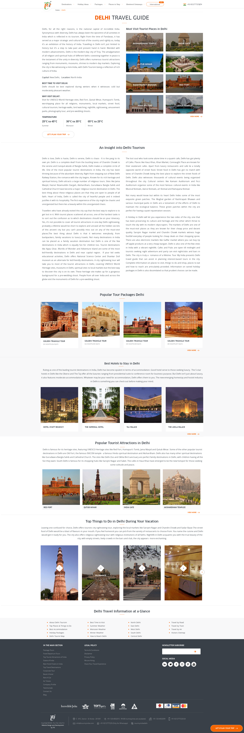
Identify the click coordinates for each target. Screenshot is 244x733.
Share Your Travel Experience (95, 664)
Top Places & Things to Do (60, 626)
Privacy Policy (89, 657)
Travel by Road (177, 622)
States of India (48, 660)
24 (201, 4)
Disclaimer (88, 653)
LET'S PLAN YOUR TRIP (56, 134)
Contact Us (47, 691)
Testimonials (48, 688)
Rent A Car (47, 677)
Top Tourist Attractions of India (54, 657)
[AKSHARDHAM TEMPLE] (144, 34)
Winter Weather (97, 632)
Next (202, 572)
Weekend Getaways (134, 4)
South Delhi (136, 632)
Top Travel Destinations (52, 667)
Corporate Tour (49, 671)
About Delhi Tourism (58, 622)
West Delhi (135, 629)
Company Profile (49, 684)
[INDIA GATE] (184, 34)
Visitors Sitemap (178, 632)
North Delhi (136, 622)
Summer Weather (97, 626)
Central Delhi (136, 636)
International (155, 4)
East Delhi (135, 626)
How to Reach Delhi (98, 636)
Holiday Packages (56, 632)
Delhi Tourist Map (57, 636)
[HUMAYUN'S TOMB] (184, 55)
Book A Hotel (48, 674)
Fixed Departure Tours (51, 653)
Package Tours (48, 650)
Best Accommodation (58, 629)
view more (194, 116)
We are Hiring (89, 660)
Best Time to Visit (97, 622)
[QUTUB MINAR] (144, 55)
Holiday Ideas (83, 4)
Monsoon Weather (98, 629)
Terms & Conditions (91, 650)
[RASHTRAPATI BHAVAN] (144, 75)
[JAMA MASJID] (144, 96)
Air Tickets (47, 681)
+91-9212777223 (193, 4)
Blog (45, 695)
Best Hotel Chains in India (53, 664)
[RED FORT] (184, 75)
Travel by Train (177, 626)
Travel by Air (176, 629)
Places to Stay (114, 4)
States (57, 10)
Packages (99, 4)
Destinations (67, 4)
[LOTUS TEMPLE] (184, 96)
